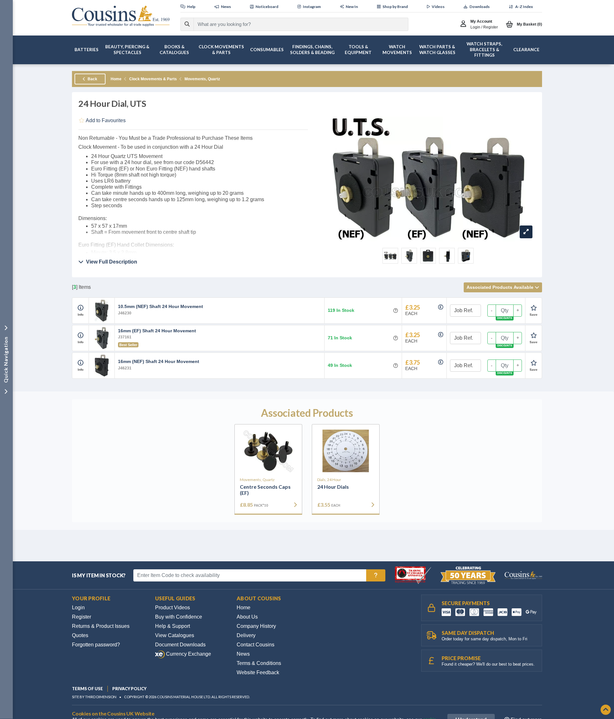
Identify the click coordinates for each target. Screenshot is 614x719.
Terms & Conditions (259, 663)
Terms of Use (87, 688)
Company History (256, 626)
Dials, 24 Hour (329, 480)
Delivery (246, 635)
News (243, 654)
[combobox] (295, 24)
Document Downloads (180, 644)
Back (92, 79)
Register (81, 617)
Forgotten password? (96, 644)
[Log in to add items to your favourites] (533, 308)
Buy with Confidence (178, 617)
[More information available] (80, 308)
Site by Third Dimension (94, 697)
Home (116, 79)
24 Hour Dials (333, 487)
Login (78, 607)
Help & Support (172, 626)
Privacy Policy (129, 688)
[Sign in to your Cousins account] (464, 24)
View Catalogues (174, 635)
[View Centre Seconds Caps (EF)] (268, 451)
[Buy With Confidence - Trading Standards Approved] (413, 575)
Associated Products (500, 287)
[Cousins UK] (120, 16)
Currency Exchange (188, 654)
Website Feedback (258, 672)
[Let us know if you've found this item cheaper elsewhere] (440, 307)
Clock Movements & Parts (153, 79)
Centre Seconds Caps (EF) (265, 490)
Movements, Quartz (202, 79)
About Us (247, 617)
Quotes (80, 635)
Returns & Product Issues (101, 626)
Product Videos (172, 607)
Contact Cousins (255, 644)
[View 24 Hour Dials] (345, 451)
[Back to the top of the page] (606, 710)
